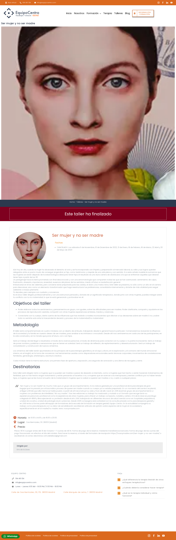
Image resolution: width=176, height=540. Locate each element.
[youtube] (171, 3)
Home (72, 202)
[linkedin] (167, 3)
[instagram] (158, 3)
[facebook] (163, 3)
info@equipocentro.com (25, 482)
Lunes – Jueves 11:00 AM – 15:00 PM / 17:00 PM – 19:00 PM (38, 486)
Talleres (80, 202)
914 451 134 (19, 478)
